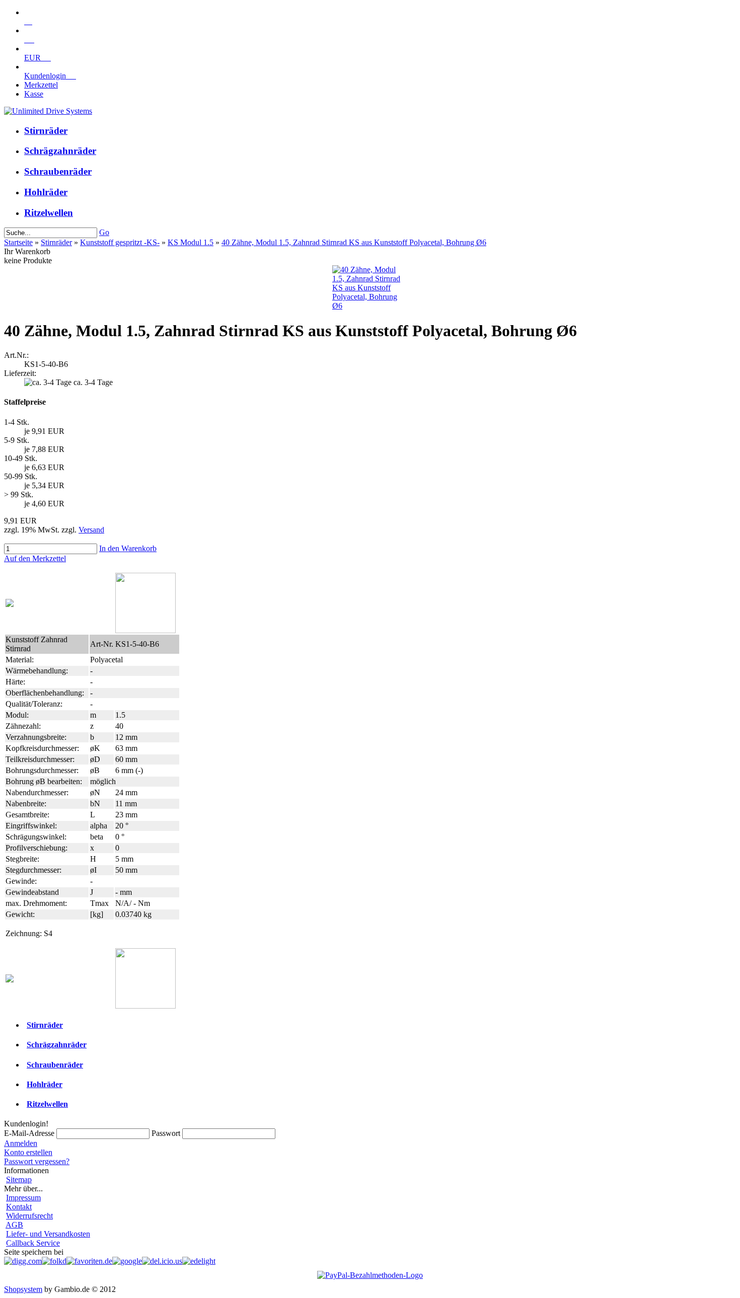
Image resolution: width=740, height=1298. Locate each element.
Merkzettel (41, 85)
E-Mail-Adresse (29, 1133)
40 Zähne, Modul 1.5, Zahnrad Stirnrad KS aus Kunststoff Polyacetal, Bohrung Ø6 (353, 242)
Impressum (23, 1197)
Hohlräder (45, 192)
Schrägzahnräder (60, 150)
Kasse (33, 94)
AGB (14, 1224)
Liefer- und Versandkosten (48, 1234)
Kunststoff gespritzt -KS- (120, 242)
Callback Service (33, 1243)
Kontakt (19, 1206)
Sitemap (19, 1179)
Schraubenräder (58, 171)
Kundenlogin (50, 75)
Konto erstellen (28, 1152)
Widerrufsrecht (29, 1215)
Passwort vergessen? (36, 1161)
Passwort (166, 1133)
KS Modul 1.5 (190, 242)
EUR (37, 57)
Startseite (18, 242)
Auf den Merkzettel (35, 558)
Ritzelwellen (48, 212)
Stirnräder (45, 130)
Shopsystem (23, 1289)
